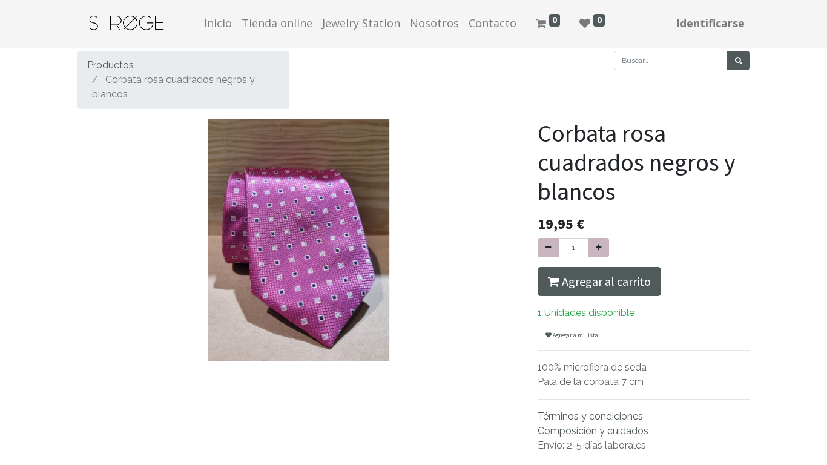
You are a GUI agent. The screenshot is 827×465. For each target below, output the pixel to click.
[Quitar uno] (548, 247)
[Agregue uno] (598, 247)
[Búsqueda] (738, 60)
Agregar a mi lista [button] (575, 335)
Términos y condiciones (590, 416)
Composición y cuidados (593, 431)
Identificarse (710, 23)
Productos (110, 65)
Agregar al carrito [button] (605, 281)
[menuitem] (218, 23)
